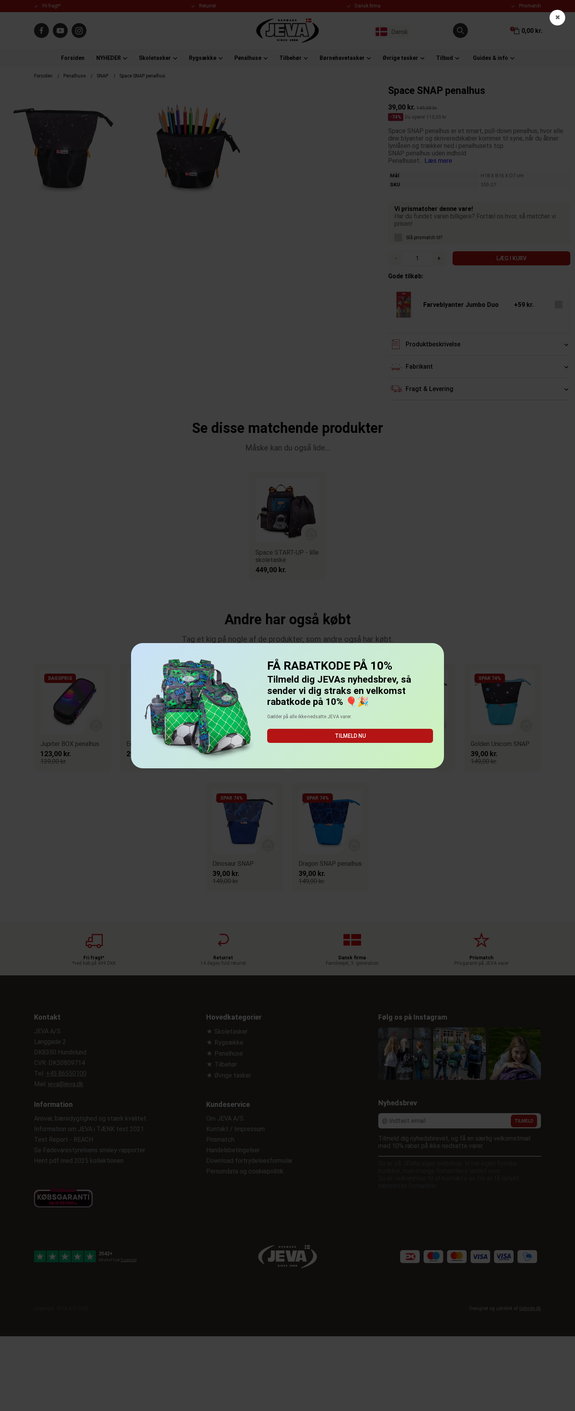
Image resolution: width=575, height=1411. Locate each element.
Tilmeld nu (350, 736)
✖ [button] (557, 17)
